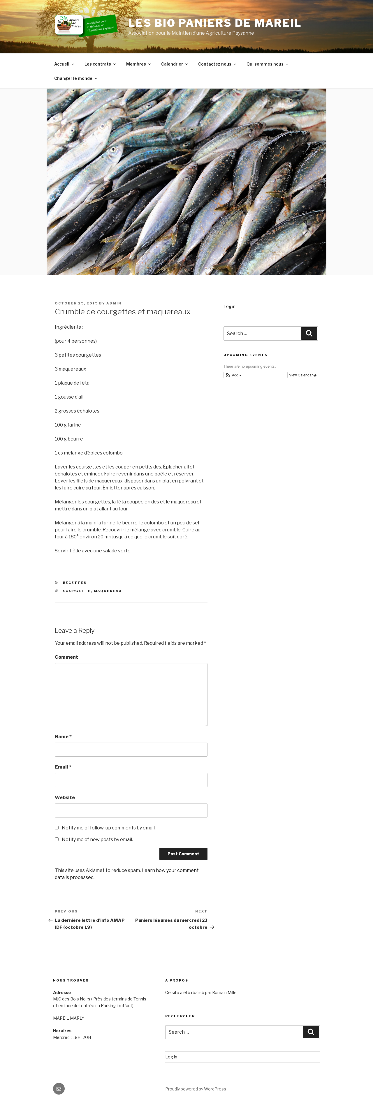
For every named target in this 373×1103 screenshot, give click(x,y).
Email (63, 767)
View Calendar (301, 374)
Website (65, 797)
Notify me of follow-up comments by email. (109, 828)
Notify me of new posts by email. (97, 839)
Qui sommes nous (265, 63)
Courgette (77, 591)
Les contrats (98, 63)
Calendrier (172, 63)
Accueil (61, 63)
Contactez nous (214, 63)
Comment (66, 657)
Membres (136, 63)
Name (63, 736)
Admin (114, 303)
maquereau (108, 591)
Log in (229, 306)
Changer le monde (73, 78)
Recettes (75, 583)
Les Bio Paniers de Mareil (215, 23)
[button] (233, 375)
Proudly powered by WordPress (195, 1088)
